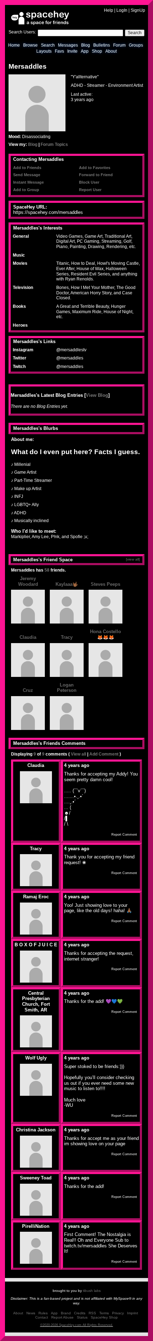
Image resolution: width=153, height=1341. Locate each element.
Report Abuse (62, 1317)
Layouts (44, 51)
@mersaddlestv (71, 349)
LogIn (121, 10)
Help (108, 10)
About (111, 51)
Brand (66, 1313)
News (30, 1313)
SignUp (138, 10)
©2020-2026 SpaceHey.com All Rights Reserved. (76, 1325)
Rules (43, 1313)
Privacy (118, 1313)
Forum (119, 45)
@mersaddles (69, 358)
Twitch (19, 366)
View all (78, 754)
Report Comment (124, 834)
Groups (136, 45)
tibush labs (92, 1291)
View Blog (97, 395)
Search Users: (22, 32)
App (85, 51)
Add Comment (103, 754)
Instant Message (28, 182)
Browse (30, 45)
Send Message (26, 175)
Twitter (19, 358)
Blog (85, 45)
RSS (92, 1313)
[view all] (133, 559)
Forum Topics (54, 144)
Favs (59, 51)
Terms (104, 1313)
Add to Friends (27, 167)
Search (135, 32)
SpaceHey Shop (104, 1317)
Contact (41, 1317)
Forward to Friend (96, 175)
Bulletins (101, 45)
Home (14, 45)
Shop (97, 51)
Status (82, 1317)
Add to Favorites (94, 167)
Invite (72, 51)
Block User (89, 182)
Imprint (132, 1313)
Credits (79, 1313)
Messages (68, 45)
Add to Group (26, 190)
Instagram (23, 349)
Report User (90, 190)
